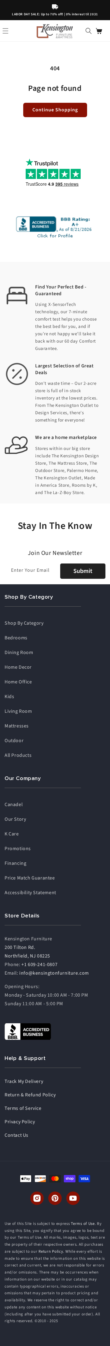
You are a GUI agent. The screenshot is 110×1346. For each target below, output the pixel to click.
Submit (82, 571)
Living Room (18, 711)
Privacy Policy (20, 1121)
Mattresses (17, 726)
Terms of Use (82, 1223)
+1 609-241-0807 (39, 964)
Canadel (14, 804)
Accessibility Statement (30, 892)
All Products (18, 755)
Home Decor (18, 667)
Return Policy (50, 1251)
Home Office (18, 682)
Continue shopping (55, 109)
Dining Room (19, 652)
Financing (15, 863)
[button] (89, 30)
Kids (9, 696)
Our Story (15, 819)
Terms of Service (23, 1108)
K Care (12, 834)
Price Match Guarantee (30, 878)
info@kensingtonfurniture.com (54, 973)
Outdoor (14, 740)
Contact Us (16, 1135)
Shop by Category (24, 623)
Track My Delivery (24, 1081)
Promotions (18, 848)
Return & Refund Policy (30, 1094)
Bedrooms (16, 637)
